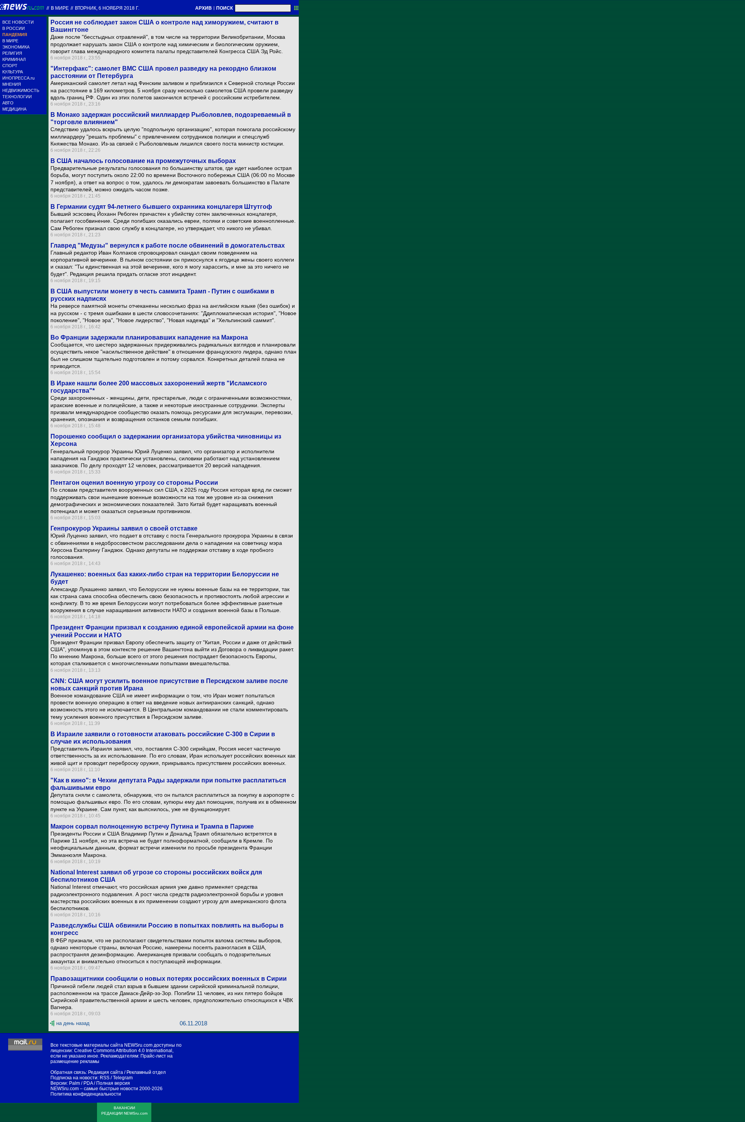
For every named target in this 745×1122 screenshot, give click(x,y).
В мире (60, 8)
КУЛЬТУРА (12, 71)
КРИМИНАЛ (14, 59)
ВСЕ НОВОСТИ (18, 22)
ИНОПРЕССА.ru (18, 78)
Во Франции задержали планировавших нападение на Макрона (149, 337)
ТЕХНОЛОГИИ (17, 96)
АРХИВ (203, 8)
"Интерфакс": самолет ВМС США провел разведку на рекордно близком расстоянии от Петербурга (163, 72)
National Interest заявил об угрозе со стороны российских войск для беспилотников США (156, 876)
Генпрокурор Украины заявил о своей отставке (124, 528)
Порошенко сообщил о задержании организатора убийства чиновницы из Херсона (165, 440)
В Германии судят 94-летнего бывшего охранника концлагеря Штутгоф (161, 206)
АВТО (8, 103)
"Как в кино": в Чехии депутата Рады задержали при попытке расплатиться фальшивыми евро (168, 784)
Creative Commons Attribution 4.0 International (123, 1050)
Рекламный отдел (146, 1072)
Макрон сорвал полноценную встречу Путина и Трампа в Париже (152, 826)
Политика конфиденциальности (85, 1094)
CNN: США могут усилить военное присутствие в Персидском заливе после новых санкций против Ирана (169, 685)
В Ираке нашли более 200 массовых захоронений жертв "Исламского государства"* (158, 387)
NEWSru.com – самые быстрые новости (94, 1088)
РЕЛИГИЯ (12, 53)
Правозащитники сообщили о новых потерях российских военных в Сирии (168, 978)
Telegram (123, 1077)
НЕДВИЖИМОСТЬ (20, 90)
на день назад (73, 1023)
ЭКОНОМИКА (15, 47)
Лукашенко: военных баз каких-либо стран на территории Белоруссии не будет (164, 578)
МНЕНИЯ (11, 84)
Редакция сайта (105, 1072)
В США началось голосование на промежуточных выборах (143, 161)
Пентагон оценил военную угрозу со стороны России (134, 482)
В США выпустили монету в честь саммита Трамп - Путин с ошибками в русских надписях (162, 295)
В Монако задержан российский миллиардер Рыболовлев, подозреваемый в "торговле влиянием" (170, 118)
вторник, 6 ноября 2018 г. (107, 8)
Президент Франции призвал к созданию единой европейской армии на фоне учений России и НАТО (172, 631)
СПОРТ (9, 65)
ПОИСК (224, 8)
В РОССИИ (13, 28)
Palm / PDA (81, 1083)
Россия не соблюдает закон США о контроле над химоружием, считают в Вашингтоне (164, 26)
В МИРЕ (10, 40)
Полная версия (113, 1083)
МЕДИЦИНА (14, 109)
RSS (104, 1077)
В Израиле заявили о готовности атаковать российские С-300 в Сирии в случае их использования (162, 738)
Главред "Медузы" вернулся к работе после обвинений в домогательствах (167, 245)
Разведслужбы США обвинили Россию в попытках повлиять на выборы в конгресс (167, 929)
